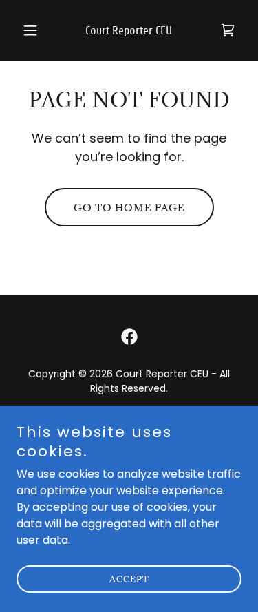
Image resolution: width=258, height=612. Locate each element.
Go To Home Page (129, 207)
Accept (129, 578)
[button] (33, 30)
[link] (129, 31)
